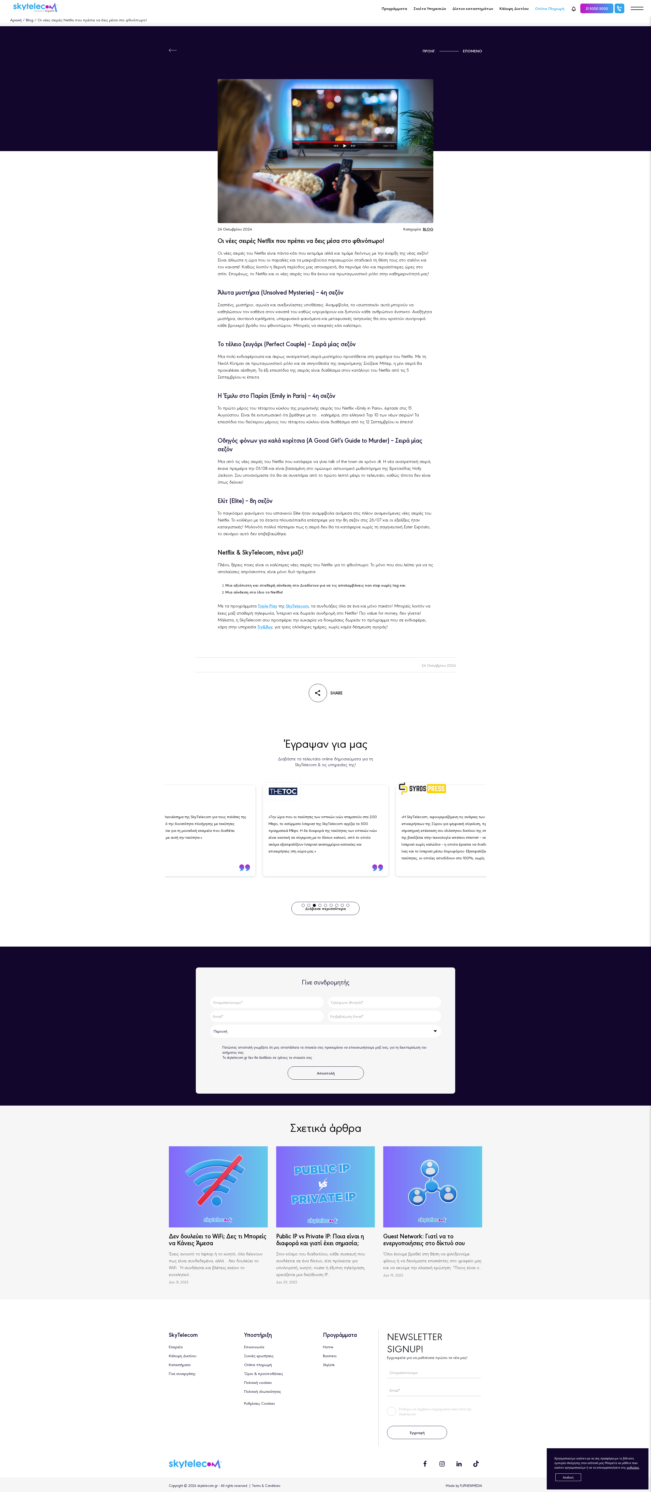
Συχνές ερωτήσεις (259, 1355)
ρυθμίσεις (633, 1467)
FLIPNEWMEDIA (471, 1485)
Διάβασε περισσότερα (325, 908)
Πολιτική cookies (258, 1382)
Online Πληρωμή (550, 8)
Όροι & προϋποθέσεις (263, 1373)
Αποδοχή (568, 1477)
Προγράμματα (394, 8)
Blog (29, 19)
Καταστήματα (179, 1364)
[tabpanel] (223, 830)
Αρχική (16, 19)
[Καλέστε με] (619, 8)
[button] (573, 8)
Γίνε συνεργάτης (182, 1373)
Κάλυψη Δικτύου (514, 8)
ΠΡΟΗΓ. (429, 50)
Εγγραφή (417, 1432)
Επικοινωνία (254, 1346)
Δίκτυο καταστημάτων (472, 8)
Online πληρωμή (258, 1364)
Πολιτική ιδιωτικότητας (262, 1391)
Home (328, 1346)
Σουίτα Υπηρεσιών (429, 8)
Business (330, 1355)
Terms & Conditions (266, 1485)
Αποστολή (326, 1073)
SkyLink (329, 1364)
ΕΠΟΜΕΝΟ (472, 50)
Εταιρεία (176, 1346)
